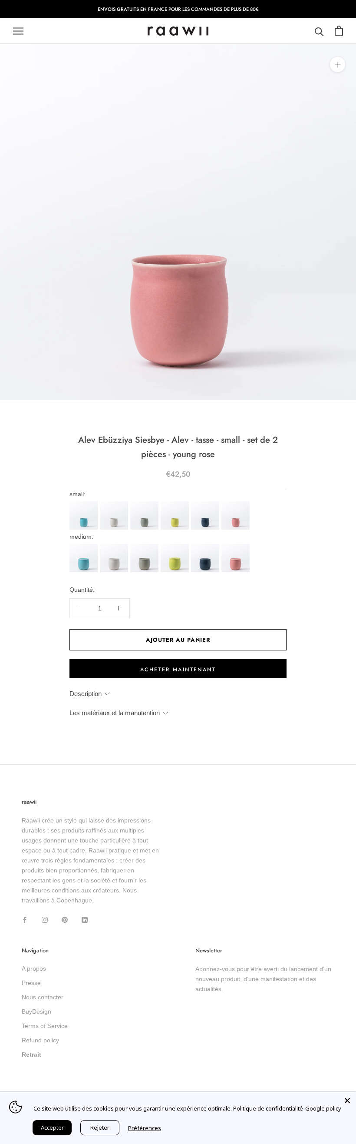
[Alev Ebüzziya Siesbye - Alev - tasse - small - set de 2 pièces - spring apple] (176, 504)
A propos (34, 968)
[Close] (347, 1100)
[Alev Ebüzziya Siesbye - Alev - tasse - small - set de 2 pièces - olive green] (145, 504)
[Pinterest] (65, 919)
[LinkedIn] (85, 919)
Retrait (31, 1054)
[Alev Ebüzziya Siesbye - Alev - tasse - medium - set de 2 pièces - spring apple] (176, 546)
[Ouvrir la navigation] (18, 31)
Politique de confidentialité (268, 1108)
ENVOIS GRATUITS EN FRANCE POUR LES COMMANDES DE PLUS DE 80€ (178, 9)
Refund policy (40, 1040)
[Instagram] (45, 919)
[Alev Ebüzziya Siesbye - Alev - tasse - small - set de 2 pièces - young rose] (236, 504)
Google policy (323, 1108)
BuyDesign (36, 1011)
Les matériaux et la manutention (114, 712)
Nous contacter (42, 997)
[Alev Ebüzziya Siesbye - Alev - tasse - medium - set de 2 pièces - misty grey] (115, 546)
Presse (31, 982)
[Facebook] (25, 919)
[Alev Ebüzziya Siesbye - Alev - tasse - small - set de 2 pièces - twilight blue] (206, 504)
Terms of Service (45, 1025)
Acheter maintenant (178, 669)
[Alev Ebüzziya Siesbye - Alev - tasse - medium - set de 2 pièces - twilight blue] (206, 546)
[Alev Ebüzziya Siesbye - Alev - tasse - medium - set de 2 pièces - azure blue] (84, 546)
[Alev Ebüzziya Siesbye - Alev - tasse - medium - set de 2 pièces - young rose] (236, 546)
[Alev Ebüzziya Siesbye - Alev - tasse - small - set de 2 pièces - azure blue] (84, 504)
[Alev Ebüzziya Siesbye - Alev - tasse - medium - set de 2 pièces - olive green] (145, 546)
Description (85, 693)
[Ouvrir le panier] (339, 31)
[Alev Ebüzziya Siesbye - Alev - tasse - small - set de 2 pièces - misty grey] (115, 504)
